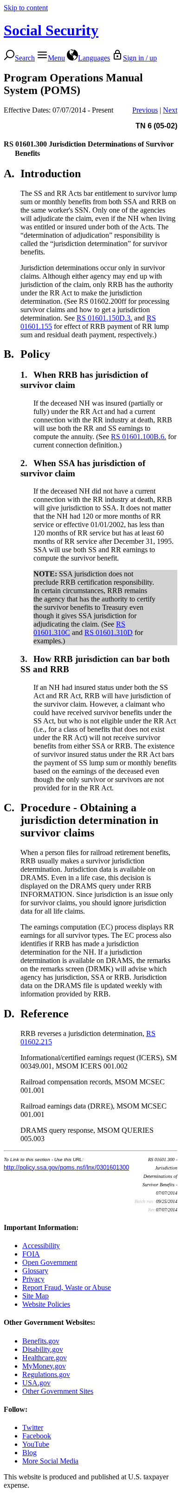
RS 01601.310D (108, 632)
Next (170, 110)
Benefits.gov (40, 1341)
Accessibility (41, 1246)
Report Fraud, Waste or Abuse (66, 1287)
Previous (145, 110)
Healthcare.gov (44, 1358)
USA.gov (36, 1383)
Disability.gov (42, 1349)
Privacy (33, 1279)
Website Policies (46, 1304)
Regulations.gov (46, 1374)
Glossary (35, 1271)
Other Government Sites (57, 1391)
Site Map (35, 1296)
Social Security (51, 30)
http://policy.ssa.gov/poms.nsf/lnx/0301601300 (66, 1167)
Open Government (49, 1262)
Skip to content (26, 8)
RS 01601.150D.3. (104, 318)
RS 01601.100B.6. (138, 437)
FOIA (31, 1254)
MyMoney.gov (44, 1366)
